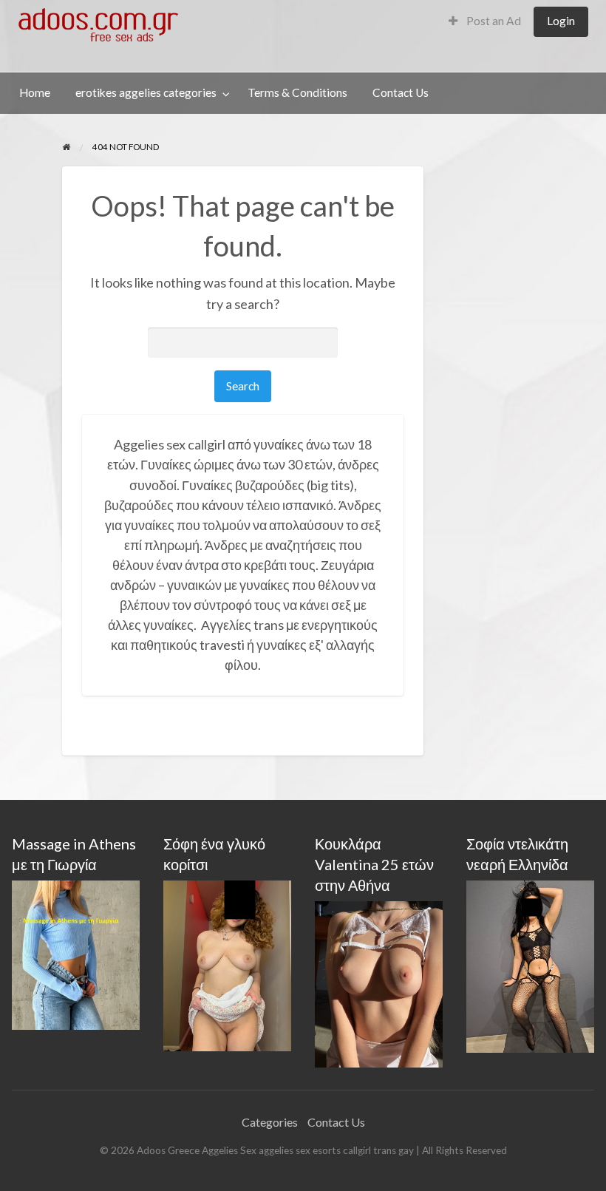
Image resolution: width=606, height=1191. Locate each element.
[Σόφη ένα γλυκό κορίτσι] (227, 964)
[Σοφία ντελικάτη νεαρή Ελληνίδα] (530, 965)
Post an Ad (492, 20)
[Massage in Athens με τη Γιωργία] (76, 953)
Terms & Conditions (297, 92)
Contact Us (400, 92)
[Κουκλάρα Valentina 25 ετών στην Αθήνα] (379, 983)
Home (34, 92)
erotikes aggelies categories (146, 92)
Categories (270, 1122)
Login (561, 20)
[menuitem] (485, 22)
